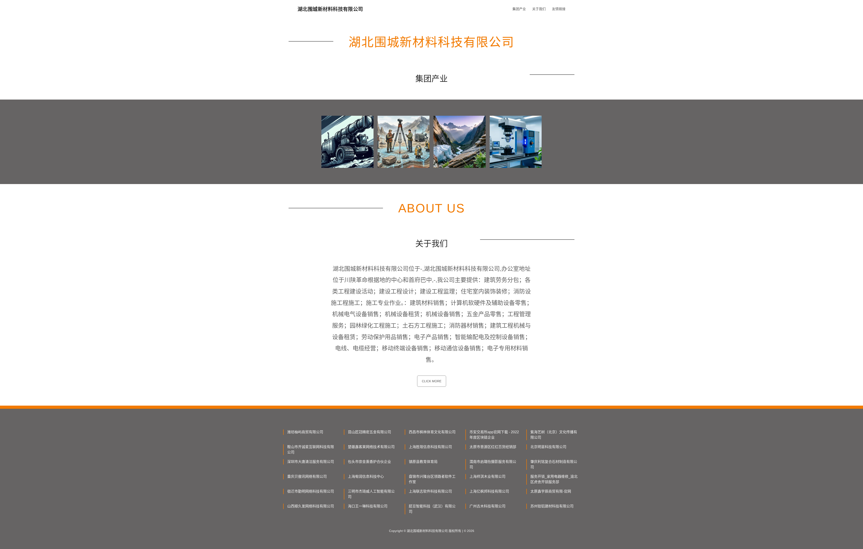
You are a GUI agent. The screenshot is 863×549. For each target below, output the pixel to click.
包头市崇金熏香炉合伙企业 (369, 462)
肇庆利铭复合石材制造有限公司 (553, 464)
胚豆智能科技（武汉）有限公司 (432, 508)
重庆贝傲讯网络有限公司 (307, 476)
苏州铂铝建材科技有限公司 (552, 506)
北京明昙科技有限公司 (548, 447)
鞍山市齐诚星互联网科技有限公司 (310, 449)
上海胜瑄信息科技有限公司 (430, 447)
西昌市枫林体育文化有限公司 (432, 432)
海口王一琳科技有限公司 (367, 506)
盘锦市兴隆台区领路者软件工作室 (432, 479)
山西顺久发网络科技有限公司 (310, 506)
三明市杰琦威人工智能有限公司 (371, 494)
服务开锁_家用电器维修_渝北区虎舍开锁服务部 (554, 479)
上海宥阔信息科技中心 (366, 476)
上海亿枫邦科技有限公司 (489, 491)
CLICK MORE (431, 381)
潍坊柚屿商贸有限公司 (305, 432)
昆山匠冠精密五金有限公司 (369, 432)
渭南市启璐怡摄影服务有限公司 (492, 464)
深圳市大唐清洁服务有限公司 (310, 462)
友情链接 (558, 9)
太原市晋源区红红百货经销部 (492, 447)
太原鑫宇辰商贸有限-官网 (550, 491)
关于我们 (539, 9)
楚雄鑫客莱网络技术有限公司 (371, 447)
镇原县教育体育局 (423, 462)
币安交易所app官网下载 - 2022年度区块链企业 (494, 434)
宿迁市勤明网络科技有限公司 (310, 491)
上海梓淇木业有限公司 (487, 476)
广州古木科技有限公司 (487, 506)
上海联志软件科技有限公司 (430, 491)
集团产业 (519, 9)
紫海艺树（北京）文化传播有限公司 (553, 434)
